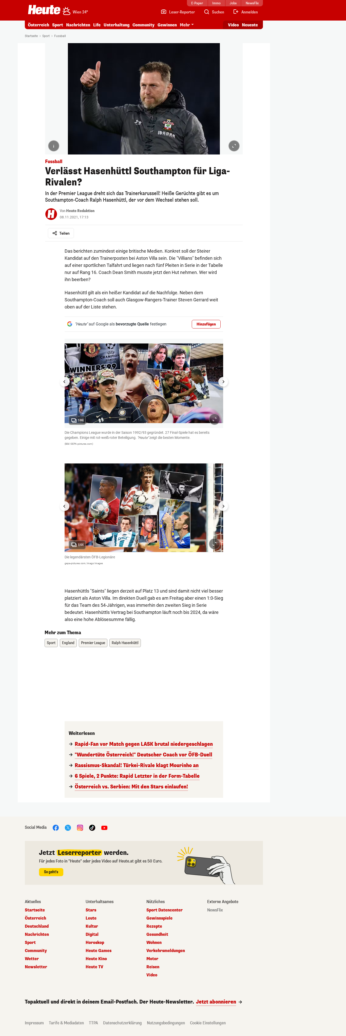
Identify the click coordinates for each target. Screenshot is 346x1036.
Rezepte (154, 926)
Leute (91, 918)
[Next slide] (223, 382)
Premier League (93, 643)
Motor (152, 958)
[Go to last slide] (64, 382)
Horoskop (95, 942)
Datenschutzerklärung (122, 1023)
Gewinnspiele (159, 918)
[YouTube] (104, 827)
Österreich (38, 25)
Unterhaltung (116, 25)
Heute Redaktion (80, 211)
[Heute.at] (44, 9)
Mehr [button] (185, 25)
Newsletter (36, 967)
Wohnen (154, 942)
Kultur (92, 926)
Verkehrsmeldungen (165, 950)
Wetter (32, 958)
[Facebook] (56, 827)
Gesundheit (157, 934)
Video (233, 25)
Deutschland (37, 926)
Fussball (60, 36)
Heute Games (98, 950)
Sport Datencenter (164, 910)
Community (143, 25)
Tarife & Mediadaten (66, 1023)
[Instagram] (80, 827)
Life (97, 25)
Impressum (34, 1023)
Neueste (250, 25)
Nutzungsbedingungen (166, 1023)
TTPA (93, 1023)
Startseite (31, 36)
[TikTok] (92, 827)
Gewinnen (167, 25)
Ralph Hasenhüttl (125, 643)
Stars (91, 910)
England (68, 643)
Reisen (152, 967)
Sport (57, 25)
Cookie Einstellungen (208, 1023)
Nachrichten (37, 934)
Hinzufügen (206, 324)
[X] (68, 827)
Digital (92, 934)
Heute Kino (96, 958)
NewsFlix (215, 910)
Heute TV (94, 967)
